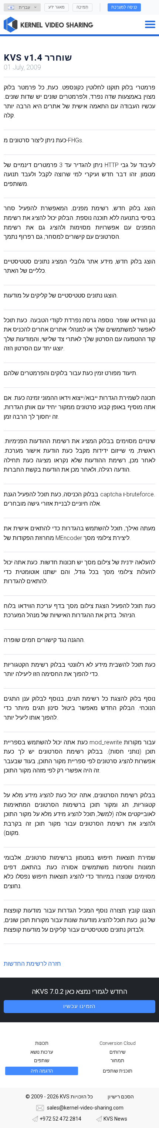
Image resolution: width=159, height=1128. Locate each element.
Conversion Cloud (117, 1043)
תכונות (41, 1043)
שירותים (117, 1052)
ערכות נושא (41, 1052)
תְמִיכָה (82, 7)
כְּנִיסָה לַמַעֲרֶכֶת (124, 7)
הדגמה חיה (42, 1071)
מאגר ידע (56, 7)
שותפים (41, 1060)
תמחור (117, 1060)
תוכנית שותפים (117, 1071)
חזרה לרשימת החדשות (32, 963)
